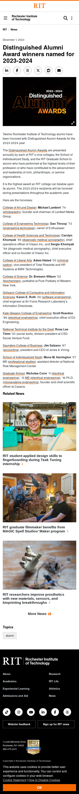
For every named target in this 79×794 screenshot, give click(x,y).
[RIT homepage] (30, 661)
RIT (5, 29)
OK (39, 787)
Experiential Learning (16, 688)
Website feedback (19, 724)
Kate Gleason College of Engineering (27, 313)
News (14, 29)
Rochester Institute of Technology (24, 18)
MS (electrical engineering (42, 378)
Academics (10, 681)
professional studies (22, 361)
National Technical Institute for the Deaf (28, 329)
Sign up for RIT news (56, 724)
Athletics (54, 688)
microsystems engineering (21, 382)
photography (12, 212)
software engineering (56, 297)
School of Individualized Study (22, 357)
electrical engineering (23, 317)
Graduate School (14, 373)
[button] (5, 18)
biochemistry (12, 281)
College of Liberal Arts (17, 260)
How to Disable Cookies (44, 780)
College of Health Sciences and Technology (31, 235)
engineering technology (19, 228)
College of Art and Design (19, 207)
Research (55, 674)
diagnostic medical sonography (43, 240)
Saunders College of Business (22, 345)
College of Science (15, 276)
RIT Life (54, 681)
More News (37, 614)
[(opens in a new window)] (6, 712)
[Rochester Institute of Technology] (39, 6)
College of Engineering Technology (26, 223)
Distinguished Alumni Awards (28, 150)
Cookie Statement (14, 780)
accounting (11, 350)
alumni (10, 635)
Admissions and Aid (15, 696)
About (6, 674)
